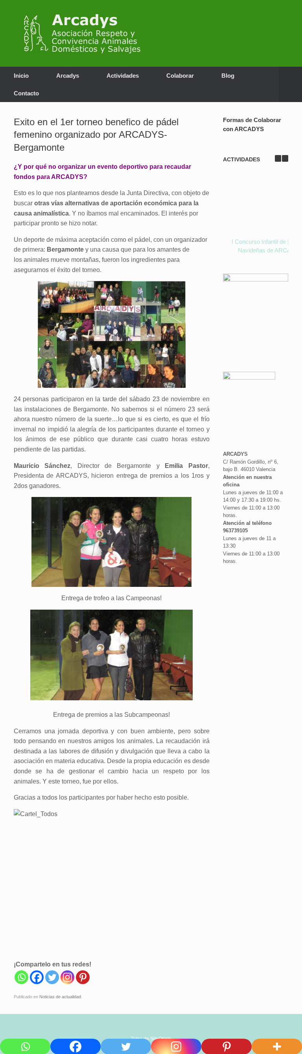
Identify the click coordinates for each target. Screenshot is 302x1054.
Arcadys (67, 75)
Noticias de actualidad (60, 996)
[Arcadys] (86, 33)
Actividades (123, 75)
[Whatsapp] (21, 977)
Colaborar (180, 75)
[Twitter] (52, 977)
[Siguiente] (285, 158)
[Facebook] (37, 977)
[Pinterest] (83, 977)
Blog (227, 75)
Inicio (21, 75)
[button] (290, 84)
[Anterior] (278, 158)
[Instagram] (67, 977)
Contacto (26, 93)
